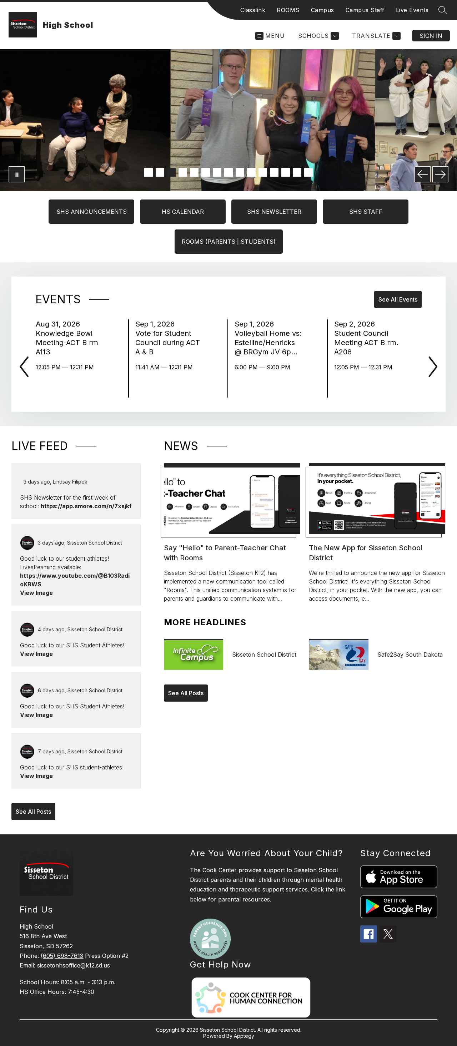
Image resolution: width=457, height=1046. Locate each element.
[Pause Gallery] (17, 174)
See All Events (397, 299)
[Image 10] (251, 172)
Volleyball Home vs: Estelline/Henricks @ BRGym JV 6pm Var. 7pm (268, 343)
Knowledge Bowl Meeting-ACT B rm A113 (67, 343)
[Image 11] (262, 172)
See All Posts (33, 811)
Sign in (431, 35)
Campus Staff (365, 10)
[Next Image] (440, 174)
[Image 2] (160, 172)
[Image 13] (285, 172)
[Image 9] (240, 172)
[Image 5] (194, 172)
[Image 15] (308, 172)
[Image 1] (148, 172)
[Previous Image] (423, 174)
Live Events (412, 10)
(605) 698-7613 (62, 955)
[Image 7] (217, 172)
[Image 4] (183, 172)
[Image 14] (297, 172)
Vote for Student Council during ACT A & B (167, 343)
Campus (322, 10)
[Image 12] (274, 172)
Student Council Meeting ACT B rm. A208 (366, 343)
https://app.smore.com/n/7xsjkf (86, 506)
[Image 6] (205, 172)
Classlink (253, 10)
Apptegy (244, 1036)
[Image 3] (171, 172)
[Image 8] (228, 172)
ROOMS (288, 10)
